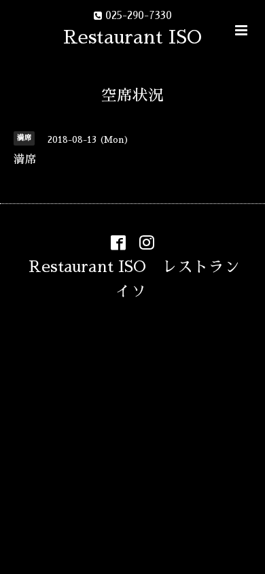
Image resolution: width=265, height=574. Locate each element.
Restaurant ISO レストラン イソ (142, 278)
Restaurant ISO (132, 37)
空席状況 (132, 95)
